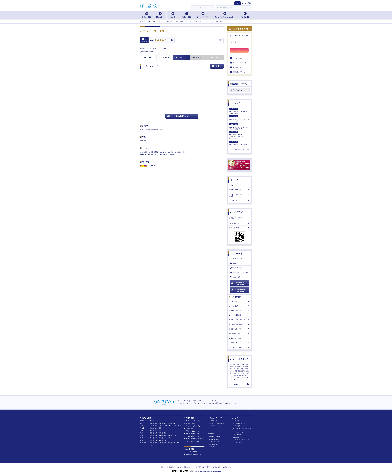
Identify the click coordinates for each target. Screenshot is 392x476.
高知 (165, 440)
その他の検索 (245, 17)
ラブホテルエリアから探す (240, 272)
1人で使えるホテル (234, 333)
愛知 (151, 433)
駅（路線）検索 (237, 268)
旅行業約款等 (216, 467)
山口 (169, 438)
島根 (165, 438)
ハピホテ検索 (236, 253)
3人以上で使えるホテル (236, 338)
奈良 (169, 435)
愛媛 (160, 440)
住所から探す (146, 17)
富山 (156, 430)
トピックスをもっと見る (242, 149)
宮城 (169, 423)
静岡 (160, 433)
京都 (160, 435)
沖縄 (151, 445)
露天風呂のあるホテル (235, 324)
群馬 (179, 425)
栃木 (170, 425)
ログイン (239, 50)
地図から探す (186, 17)
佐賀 (156, 442)
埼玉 (161, 425)
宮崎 (174, 442)
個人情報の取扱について (184, 467)
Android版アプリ (234, 228)
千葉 (166, 425)
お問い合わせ (227, 467)
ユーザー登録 (246, 3)
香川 (151, 440)
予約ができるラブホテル (192, 431)
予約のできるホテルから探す (225, 17)
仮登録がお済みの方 (239, 72)
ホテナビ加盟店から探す (192, 436)
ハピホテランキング (235, 185)
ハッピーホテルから (239, 359)
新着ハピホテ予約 (214, 441)
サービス (234, 180)
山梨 (156, 428)
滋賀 (165, 435)
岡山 (151, 438)
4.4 (151, 40)
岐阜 (156, 433)
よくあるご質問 (233, 200)
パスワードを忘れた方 (239, 63)
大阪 (151, 435)
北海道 (152, 420)
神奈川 (156, 425)
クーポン (199, 57)
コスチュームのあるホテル (237, 320)
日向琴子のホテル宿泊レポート (194, 454)
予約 (216, 57)
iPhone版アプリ (234, 223)
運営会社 (163, 467)
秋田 (156, 423)
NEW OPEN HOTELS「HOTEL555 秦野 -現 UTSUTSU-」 (236, 135)
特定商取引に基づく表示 (202, 467)
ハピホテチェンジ (238, 432)
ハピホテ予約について (239, 426)
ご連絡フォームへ (238, 384)
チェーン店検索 (233, 306)
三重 (165, 433)
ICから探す (173, 17)
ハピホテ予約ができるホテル (239, 283)
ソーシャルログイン (239, 58)
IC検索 (234, 263)
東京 (151, 425)
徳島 (156, 440)
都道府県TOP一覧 (238, 84)
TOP (149, 57)
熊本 (165, 442)
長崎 (160, 442)
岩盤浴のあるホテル (235, 329)
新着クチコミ (213, 447)
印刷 (217, 66)
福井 (160, 430)
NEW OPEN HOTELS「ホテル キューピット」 (239, 119)
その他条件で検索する (235, 347)
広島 (156, 438)
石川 (151, 430)
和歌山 (174, 435)
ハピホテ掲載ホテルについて (241, 440)
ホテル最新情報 (213, 444)
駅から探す (160, 17)
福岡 (151, 442)
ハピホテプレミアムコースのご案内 (237, 195)
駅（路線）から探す (191, 423)
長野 (160, 428)
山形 (160, 423)
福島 (174, 423)
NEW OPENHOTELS (191, 452)
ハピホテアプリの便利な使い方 (218, 423)
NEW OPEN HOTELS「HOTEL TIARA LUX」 (238, 111)
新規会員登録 (237, 67)
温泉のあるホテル (234, 342)
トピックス (235, 103)
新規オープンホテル (214, 436)
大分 (169, 442)
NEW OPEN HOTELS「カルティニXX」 (239, 144)
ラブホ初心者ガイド (214, 421)
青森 (151, 423)
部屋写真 (166, 57)
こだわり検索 (236, 277)
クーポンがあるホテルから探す (194, 438)
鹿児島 (179, 442)
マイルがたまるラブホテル (193, 433)
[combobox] (231, 7)
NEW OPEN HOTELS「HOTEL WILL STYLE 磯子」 (238, 126)
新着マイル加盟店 (214, 439)
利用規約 (171, 467)
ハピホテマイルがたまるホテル (239, 290)
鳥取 (160, 438)
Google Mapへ (181, 116)
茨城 (175, 425)
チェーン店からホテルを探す (194, 441)
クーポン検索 (233, 301)
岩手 (165, 423)
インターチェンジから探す (193, 421)
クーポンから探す (203, 17)
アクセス (183, 57)
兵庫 (156, 435)
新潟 (151, 428)
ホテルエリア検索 (237, 258)
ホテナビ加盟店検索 (235, 310)
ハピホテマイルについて (236, 189)
